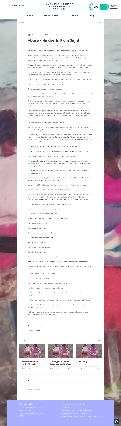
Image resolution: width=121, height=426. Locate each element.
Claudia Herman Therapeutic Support (60, 6)
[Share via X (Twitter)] (33, 325)
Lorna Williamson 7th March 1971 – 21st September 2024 (29, 363)
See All (100, 340)
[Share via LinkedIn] (37, 325)
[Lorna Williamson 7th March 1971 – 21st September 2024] (32, 351)
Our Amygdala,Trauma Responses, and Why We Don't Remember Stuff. (60, 363)
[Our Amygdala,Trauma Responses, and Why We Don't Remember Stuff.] (60, 351)
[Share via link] (41, 325)
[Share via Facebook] (28, 325)
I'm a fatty (83, 362)
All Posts (21, 22)
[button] (100, 22)
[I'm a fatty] (89, 351)
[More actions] (92, 35)
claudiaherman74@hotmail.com (33, 413)
